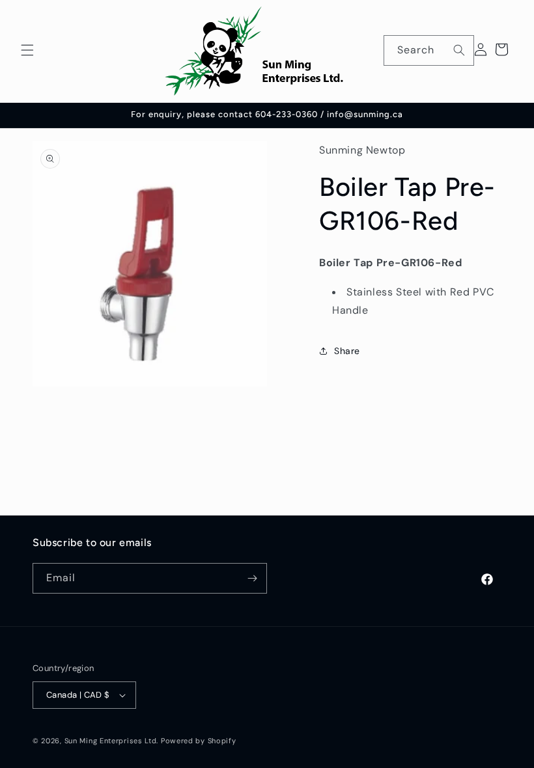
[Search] (459, 50)
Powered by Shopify (198, 740)
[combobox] (428, 50)
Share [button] (347, 351)
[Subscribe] (252, 578)
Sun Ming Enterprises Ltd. (111, 740)
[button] (27, 50)
